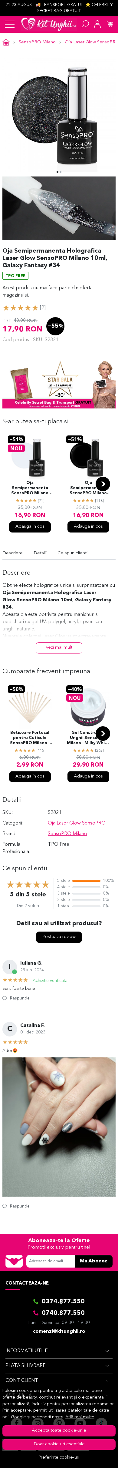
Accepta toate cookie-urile (59, 1430)
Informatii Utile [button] (26, 1351)
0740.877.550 (63, 1313)
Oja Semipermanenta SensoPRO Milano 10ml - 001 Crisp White (29, 488)
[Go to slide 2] (60, 172)
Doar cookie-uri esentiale (59, 1444)
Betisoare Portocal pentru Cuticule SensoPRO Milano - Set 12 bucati (30, 738)
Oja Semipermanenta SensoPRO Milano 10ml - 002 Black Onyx (88, 488)
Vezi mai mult (59, 647)
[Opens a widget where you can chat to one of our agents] (95, 1457)
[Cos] (109, 24)
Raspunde (20, 998)
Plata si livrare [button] (25, 1365)
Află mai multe (79, 1417)
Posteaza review (59, 937)
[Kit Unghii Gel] (49, 24)
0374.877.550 (63, 1302)
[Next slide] (103, 484)
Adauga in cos (29, 526)
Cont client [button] (21, 1380)
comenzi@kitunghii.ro (59, 1331)
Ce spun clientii (72, 553)
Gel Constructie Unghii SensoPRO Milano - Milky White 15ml (88, 738)
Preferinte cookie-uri (59, 1457)
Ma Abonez (93, 1261)
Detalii (40, 553)
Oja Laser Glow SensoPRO (77, 823)
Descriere (12, 553)
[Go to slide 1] (57, 172)
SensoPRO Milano (37, 42)
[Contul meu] (97, 24)
